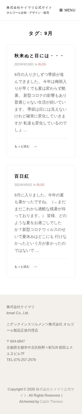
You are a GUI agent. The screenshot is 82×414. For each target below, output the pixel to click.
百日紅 (22, 176)
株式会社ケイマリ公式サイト (29, 7)
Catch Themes (51, 401)
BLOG (42, 64)
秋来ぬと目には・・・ (39, 55)
